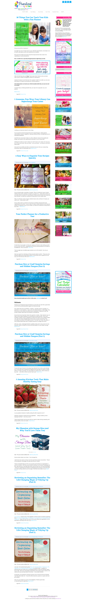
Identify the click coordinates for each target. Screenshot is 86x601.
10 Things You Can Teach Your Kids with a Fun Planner (32, 18)
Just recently (17, 516)
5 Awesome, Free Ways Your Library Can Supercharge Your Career (32, 100)
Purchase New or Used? (32, 270)
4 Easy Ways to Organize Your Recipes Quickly (32, 156)
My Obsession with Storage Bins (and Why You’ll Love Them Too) (32, 429)
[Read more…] (17, 91)
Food (27, 423)
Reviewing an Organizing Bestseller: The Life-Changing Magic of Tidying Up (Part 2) (32, 479)
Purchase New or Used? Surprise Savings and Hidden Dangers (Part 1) (32, 334)
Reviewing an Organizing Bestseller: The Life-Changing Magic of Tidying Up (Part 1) (32, 529)
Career (27, 150)
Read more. (64, 36)
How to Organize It (31, 162)
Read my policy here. (34, 189)
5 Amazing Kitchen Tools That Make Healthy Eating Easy (32, 380)
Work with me (58, 598)
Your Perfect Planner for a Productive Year (32, 214)
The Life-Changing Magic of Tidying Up (35, 486)
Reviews (27, 583)
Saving (22, 374)
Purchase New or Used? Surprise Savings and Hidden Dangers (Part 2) (32, 265)
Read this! (30, 247)
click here (38, 298)
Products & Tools (23, 94)
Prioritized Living (23, 6)
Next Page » (35, 589)
